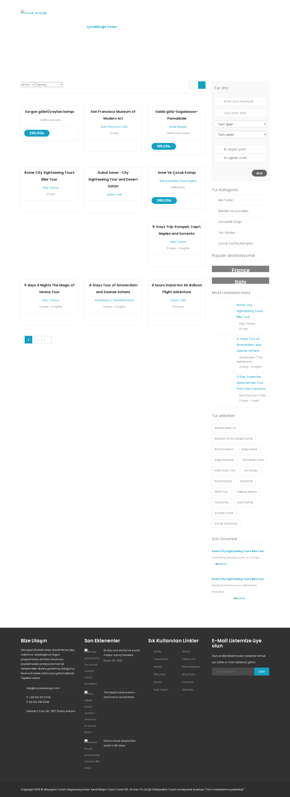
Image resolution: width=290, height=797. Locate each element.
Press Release (191, 666)
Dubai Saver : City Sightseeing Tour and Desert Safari (113, 179)
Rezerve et (49, 102)
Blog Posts (189, 674)
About (186, 651)
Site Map (187, 689)
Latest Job (188, 659)
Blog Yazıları (192, 27)
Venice (54, 300)
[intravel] (34, 13)
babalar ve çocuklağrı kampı (234, 438)
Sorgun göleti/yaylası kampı (49, 111)
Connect (187, 682)
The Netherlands (123, 300)
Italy (45, 187)
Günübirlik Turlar (253, 460)
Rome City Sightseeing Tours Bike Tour (250, 311)
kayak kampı (223, 481)
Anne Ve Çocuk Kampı (177, 172)
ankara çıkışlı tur (225, 428)
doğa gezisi (249, 449)
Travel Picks (160, 659)
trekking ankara (246, 491)
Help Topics (160, 689)
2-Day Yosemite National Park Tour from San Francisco (251, 383)
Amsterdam (102, 300)
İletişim (216, 27)
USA (125, 127)
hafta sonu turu (225, 470)
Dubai (111, 194)
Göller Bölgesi (178, 127)
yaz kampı (221, 502)
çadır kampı (245, 502)
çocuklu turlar (224, 513)
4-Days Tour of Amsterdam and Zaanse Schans (249, 345)
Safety (157, 651)
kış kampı (246, 481)
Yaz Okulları (226, 232)
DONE (262, 671)
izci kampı (251, 470)
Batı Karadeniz (224, 449)
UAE (119, 194)
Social (157, 682)
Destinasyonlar (138, 27)
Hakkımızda (68, 27)
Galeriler (166, 27)
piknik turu (221, 491)
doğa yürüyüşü (224, 460)
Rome (55, 187)
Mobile (157, 666)
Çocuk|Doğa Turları (102, 27)
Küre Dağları (189, 181)
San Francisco (110, 127)
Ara (259, 173)
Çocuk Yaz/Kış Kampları (235, 243)
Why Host (159, 674)
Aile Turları (225, 200)
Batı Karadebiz (169, 181)
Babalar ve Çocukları (233, 211)
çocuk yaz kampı (226, 523)
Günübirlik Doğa (229, 222)
